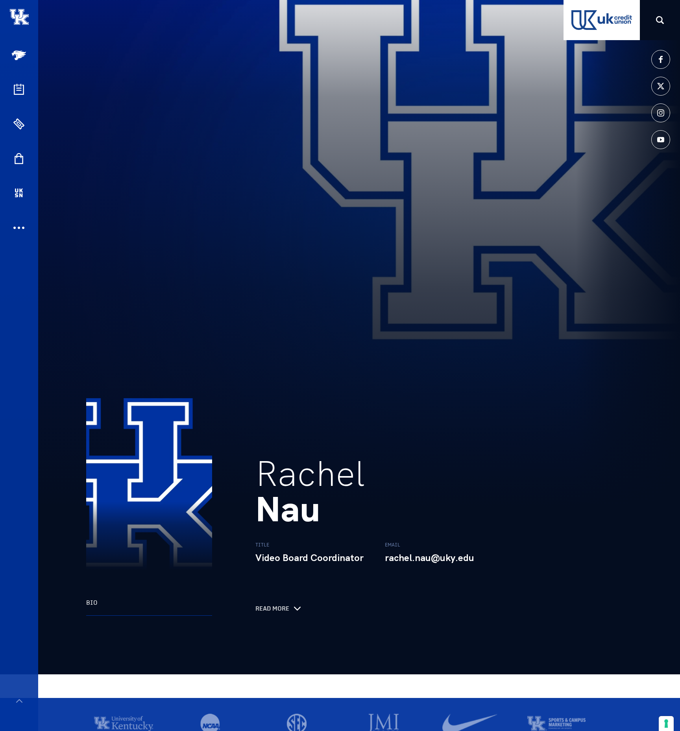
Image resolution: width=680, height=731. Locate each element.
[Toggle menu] (19, 701)
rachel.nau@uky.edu (429, 558)
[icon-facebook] (660, 59)
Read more (272, 608)
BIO (92, 602)
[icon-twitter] (660, 86)
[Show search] (660, 20)
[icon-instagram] (660, 112)
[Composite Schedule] (19, 89)
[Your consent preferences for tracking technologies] (666, 723)
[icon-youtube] (660, 139)
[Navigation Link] (19, 55)
